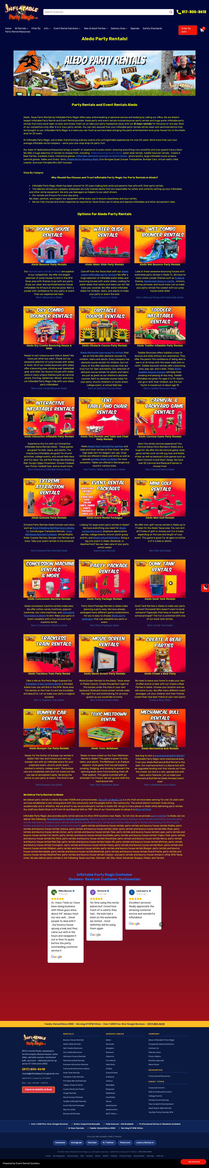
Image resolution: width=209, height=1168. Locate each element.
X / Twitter (108, 1142)
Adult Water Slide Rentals (160, 1108)
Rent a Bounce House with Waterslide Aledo (159, 297)
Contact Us (154, 1048)
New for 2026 (69, 1109)
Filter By (36, 28)
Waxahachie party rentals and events (103, 822)
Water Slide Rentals (72, 1044)
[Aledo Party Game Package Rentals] (104, 579)
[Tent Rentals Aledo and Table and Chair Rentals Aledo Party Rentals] (104, 416)
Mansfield (110, 1085)
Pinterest (125, 1142)
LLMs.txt (159, 1156)
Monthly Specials (156, 1060)
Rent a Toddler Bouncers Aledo (159, 388)
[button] (47, 924)
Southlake (110, 1097)
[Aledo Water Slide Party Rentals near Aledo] (104, 244)
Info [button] (46, 28)
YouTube (92, 1142)
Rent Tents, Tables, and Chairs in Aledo (104, 469)
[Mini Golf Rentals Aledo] (160, 497)
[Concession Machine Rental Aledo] (49, 579)
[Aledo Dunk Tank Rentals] (160, 579)
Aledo (108, 1040)
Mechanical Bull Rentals (74, 1060)
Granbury (110, 1077)
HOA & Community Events (160, 1092)
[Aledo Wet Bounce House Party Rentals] (160, 244)
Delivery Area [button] (118, 28)
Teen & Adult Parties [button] (95, 28)
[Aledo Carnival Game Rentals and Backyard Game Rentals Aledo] (160, 416)
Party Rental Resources (17, 31)
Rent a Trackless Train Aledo (49, 700)
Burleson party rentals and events (147, 819)
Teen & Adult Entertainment (161, 1104)
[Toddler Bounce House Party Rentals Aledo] (160, 325)
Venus (108, 1101)
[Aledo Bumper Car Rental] (49, 728)
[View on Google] (54, 892)
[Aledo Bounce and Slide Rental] (49, 325)
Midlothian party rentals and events (108, 819)
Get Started (194, 1162)
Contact (89, 1156)
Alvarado (110, 1044)
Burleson (110, 1052)
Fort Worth (111, 1060)
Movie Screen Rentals (73, 1097)
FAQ (82, 1156)
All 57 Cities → (112, 1113)
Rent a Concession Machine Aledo (49, 625)
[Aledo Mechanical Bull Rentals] (160, 728)
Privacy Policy (125, 1156)
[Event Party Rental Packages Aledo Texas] (104, 497)
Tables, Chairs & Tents (73, 1085)
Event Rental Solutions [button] (66, 28)
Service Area (72, 1156)
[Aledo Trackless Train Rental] (49, 653)
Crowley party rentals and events (62, 825)
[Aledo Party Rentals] (104, 73)
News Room (154, 1064)
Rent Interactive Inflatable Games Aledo (49, 469)
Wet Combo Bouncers (73, 1048)
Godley (109, 1068)
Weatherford (111, 1109)
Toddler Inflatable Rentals (74, 1101)
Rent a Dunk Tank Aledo (160, 625)
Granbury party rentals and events (63, 822)
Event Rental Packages (73, 1105)
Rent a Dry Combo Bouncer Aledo (49, 388)
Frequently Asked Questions (161, 1044)
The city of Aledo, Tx (110, 799)
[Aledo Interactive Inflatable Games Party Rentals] (49, 416)
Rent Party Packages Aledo (104, 625)
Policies (114, 1156)
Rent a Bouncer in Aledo (49, 297)
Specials (135, 28)
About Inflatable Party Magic (161, 1040)
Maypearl (110, 1089)
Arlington (110, 1048)
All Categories (59, 1156)
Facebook (60, 1142)
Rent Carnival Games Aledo (159, 469)
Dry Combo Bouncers (72, 1052)
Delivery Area (155, 1052)
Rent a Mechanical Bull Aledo (159, 784)
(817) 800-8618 (155, 1024)
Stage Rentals (69, 1093)
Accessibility (139, 1156)
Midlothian (110, 1093)
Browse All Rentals (71, 1113)
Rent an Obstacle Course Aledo (104, 388)
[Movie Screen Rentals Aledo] (104, 653)
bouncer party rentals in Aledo (44, 271)
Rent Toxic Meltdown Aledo (104, 784)
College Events (155, 1096)
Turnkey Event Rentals (159, 1100)
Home (8, 28)
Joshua (109, 1081)
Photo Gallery (155, 1056)
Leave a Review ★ (145, 1142)
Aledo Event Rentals (104, 550)
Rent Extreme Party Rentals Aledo (49, 550)
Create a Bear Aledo (160, 700)
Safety (105, 1156)
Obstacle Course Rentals (74, 1056)
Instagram (76, 1142)
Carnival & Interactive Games (76, 1068)
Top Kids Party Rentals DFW (161, 1112)
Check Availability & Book (38, 1089)
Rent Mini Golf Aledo (160, 550)
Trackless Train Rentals (73, 1077)
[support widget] (200, 1161)
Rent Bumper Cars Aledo (49, 784)
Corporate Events (157, 1088)
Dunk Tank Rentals (71, 1072)
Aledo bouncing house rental (106, 153)
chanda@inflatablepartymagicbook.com (40, 1073)
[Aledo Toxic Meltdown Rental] (104, 728)
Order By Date (186, 30)
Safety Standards (152, 28)
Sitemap (150, 1156)
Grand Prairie (112, 1072)
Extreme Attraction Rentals (75, 1064)
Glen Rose (110, 1064)
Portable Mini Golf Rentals (74, 1081)
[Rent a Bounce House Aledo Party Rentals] (49, 244)
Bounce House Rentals (73, 1040)
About (97, 1156)
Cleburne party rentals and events (142, 822)
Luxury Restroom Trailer (73, 1089)
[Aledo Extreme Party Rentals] (49, 497)
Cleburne (110, 1056)
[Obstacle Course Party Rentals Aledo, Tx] (104, 325)
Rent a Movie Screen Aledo (104, 700)
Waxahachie (111, 1105)
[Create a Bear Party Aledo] (160, 653)
